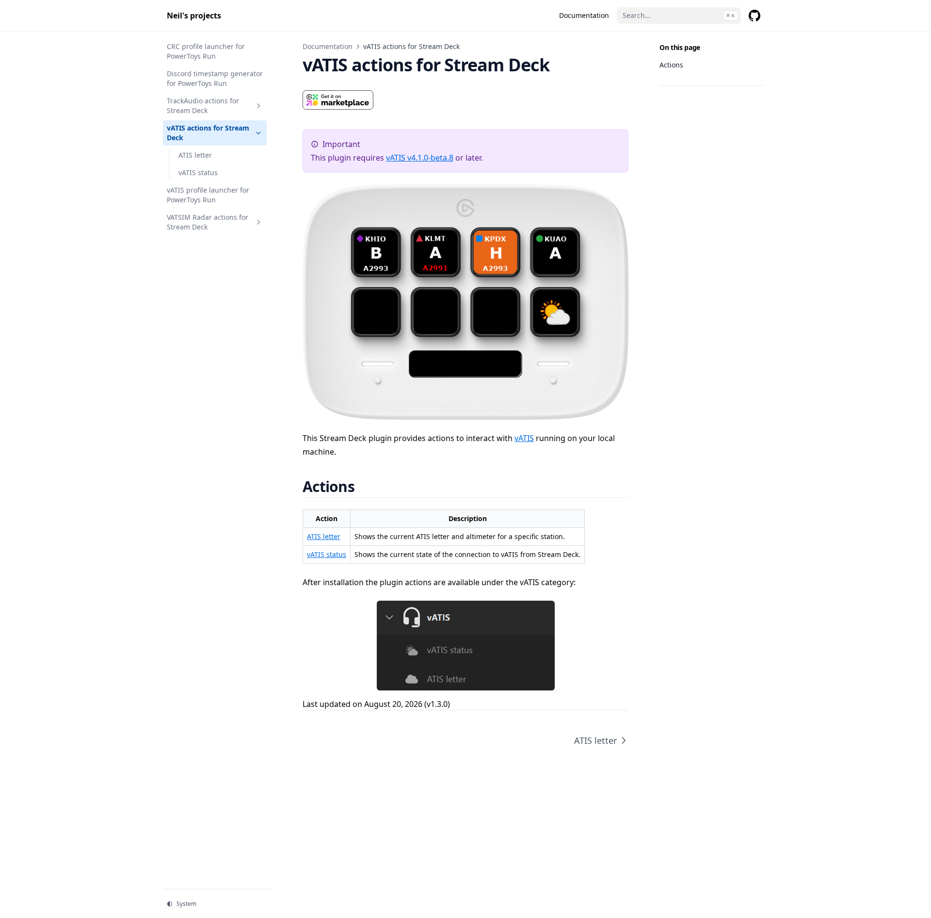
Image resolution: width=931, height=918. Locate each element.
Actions (671, 64)
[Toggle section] (258, 105)
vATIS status (326, 554)
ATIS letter (323, 536)
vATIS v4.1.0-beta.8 (419, 157)
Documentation (328, 46)
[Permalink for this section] (366, 486)
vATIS (524, 438)
